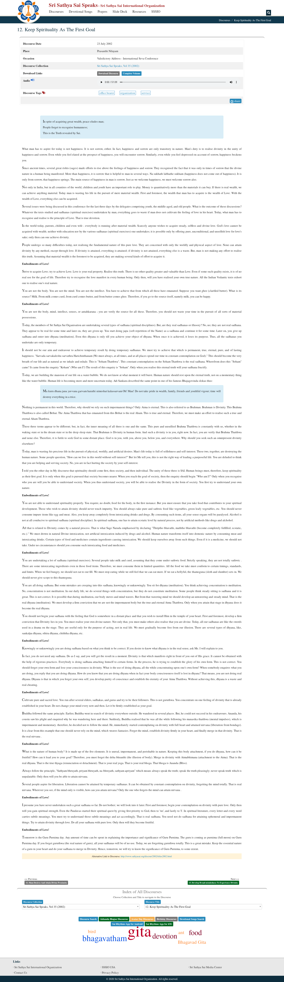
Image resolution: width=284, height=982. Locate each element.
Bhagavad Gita (192, 942)
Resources (139, 11)
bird (92, 931)
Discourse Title (153, 901)
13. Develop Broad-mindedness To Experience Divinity (213, 882)
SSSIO (155, 11)
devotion (164, 935)
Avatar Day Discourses (142, 919)
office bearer (107, 93)
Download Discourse (108, 73)
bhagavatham (104, 937)
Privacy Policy (110, 972)
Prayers (102, 11)
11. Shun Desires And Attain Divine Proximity (46, 882)
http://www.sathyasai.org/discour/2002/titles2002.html (146, 856)
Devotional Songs (80, 11)
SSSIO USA (108, 967)
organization (127, 93)
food (195, 932)
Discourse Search (88, 919)
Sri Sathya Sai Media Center (206, 967)
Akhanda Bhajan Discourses (114, 919)
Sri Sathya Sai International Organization (38, 967)
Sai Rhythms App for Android (127, 924)
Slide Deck (120, 11)
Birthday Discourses (166, 919)
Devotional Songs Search (192, 919)
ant (181, 932)
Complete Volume (131, 73)
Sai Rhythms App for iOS (159, 924)
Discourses (56, 11)
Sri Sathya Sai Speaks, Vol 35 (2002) (118, 66)
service (146, 93)
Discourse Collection (32, 901)
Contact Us (20, 972)
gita (139, 930)
